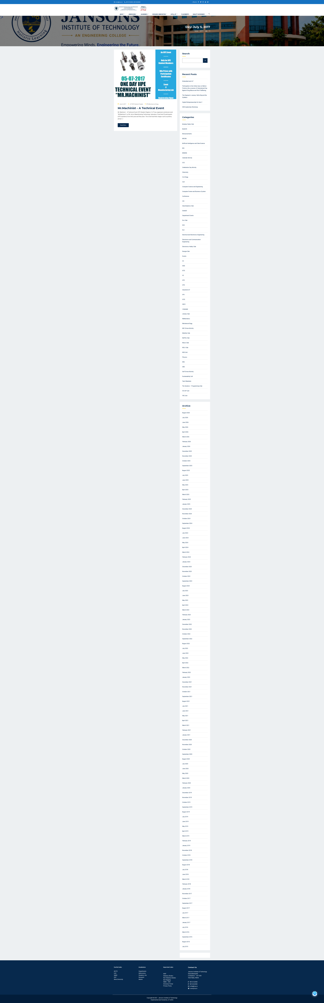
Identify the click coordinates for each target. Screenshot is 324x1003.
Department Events (188, 215)
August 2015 (186, 942)
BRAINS (184, 153)
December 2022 (187, 624)
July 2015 (185, 946)
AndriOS (184, 129)
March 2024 (185, 552)
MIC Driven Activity (188, 328)
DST (115, 977)
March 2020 (185, 778)
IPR (183, 294)
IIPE (147, 104)
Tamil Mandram (186, 381)
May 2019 (185, 826)
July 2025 (185, 475)
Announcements (187, 134)
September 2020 (187, 754)
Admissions (132, 14)
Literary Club (186, 314)
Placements (185, 14)
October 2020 (186, 749)
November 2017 (187, 893)
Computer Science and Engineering (192, 186)
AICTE (116, 971)
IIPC (183, 280)
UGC (115, 973)
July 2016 (185, 927)
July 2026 (185, 417)
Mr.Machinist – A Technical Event (141, 108)
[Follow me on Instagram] (203, 2)
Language (185, 309)
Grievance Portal (168, 984)
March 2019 (185, 836)
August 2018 (186, 865)
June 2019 (185, 821)
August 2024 (186, 528)
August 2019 (186, 812)
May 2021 (185, 716)
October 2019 (186, 802)
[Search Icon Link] (208, 14)
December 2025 (187, 451)
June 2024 (185, 538)
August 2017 (186, 908)
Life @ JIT (173, 14)
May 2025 (185, 485)
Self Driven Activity (188, 371)
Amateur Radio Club (188, 124)
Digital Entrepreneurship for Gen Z (192, 102)
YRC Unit (184, 395)
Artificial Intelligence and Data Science (193, 143)
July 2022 (185, 648)
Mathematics (186, 318)
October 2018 (186, 855)
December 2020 (187, 740)
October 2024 (186, 518)
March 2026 (185, 437)
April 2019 (185, 831)
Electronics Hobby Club (189, 246)
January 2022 (186, 677)
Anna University (118, 979)
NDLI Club (185, 347)
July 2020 (185, 764)
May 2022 (185, 658)
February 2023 (186, 615)
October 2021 (186, 691)
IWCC (184, 304)
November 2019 (187, 797)
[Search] (205, 60)
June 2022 (185, 653)
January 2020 (186, 788)
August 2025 (186, 470)
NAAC (115, 975)
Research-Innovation (159, 14)
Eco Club (184, 220)
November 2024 (187, 514)
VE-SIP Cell (185, 391)
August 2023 (186, 586)
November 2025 (187, 456)
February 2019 (186, 841)
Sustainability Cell (187, 376)
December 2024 (187, 509)
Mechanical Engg (154, 104)
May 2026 (185, 427)
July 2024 (185, 533)
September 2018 (187, 860)
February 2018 (186, 884)
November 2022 (187, 629)
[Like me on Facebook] (198, 2)
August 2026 (186, 413)
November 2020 (187, 744)
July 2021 (185, 706)
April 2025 (185, 489)
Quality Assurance (199, 14)
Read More (123, 125)
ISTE (183, 299)
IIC (183, 275)
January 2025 (186, 504)
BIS (183, 148)
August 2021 (186, 701)
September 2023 (187, 581)
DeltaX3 (184, 210)
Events (184, 256)
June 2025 (185, 480)
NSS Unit (184, 352)
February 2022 (186, 672)
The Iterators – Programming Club (192, 386)
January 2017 (186, 922)
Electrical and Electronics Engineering (193, 235)
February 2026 (186, 441)
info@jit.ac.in (119, 2)
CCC (183, 162)
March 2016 (185, 932)
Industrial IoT (186, 290)
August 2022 (186, 643)
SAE (183, 367)
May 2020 (185, 773)
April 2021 (185, 720)
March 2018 (185, 879)
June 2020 (185, 768)
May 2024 (185, 542)
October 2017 (186, 898)
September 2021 (187, 696)
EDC (183, 225)
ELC (183, 230)
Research (141, 977)
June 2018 (185, 874)
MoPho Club (186, 338)
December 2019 (187, 792)
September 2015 (187, 937)
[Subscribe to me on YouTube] (205, 2)
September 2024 (187, 523)
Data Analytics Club (188, 206)
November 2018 (187, 850)
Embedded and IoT (187, 81)
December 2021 (187, 682)
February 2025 (186, 499)
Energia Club (186, 251)
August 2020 (186, 759)
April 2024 (185, 547)
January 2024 (186, 562)
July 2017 (185, 913)
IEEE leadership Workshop (190, 107)
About (122, 14)
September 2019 (187, 807)
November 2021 (187, 687)
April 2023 (185, 605)
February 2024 (186, 557)
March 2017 (185, 917)
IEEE (183, 266)
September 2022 (187, 639)
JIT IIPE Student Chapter (136, 104)
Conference (185, 196)
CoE (183, 182)
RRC (183, 362)
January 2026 (186, 446)
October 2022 (186, 634)
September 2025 (187, 465)
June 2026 (185, 422)
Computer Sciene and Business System (194, 191)
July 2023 (185, 590)
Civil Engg (185, 177)
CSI (183, 201)
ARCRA (184, 138)
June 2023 (185, 595)
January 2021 (186, 735)
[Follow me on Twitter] (200, 2)
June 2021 (185, 711)
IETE (183, 270)
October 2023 (186, 576)
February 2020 (186, 783)
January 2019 (186, 845)
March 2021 (185, 725)
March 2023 (185, 610)
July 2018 (185, 869)
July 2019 (185, 816)
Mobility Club (186, 333)
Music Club (185, 343)
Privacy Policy (167, 986)
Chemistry (185, 172)
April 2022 (185, 663)
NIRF (164, 974)
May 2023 (185, 600)
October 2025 (186, 461)
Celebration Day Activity (189, 167)
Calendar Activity (187, 158)
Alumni (194, 2)
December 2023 (187, 566)
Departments (142, 971)
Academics (144, 14)
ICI (183, 261)
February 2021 (186, 730)
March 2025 (185, 494)
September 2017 (187, 903)
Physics (184, 357)
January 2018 (186, 889)
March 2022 (185, 667)
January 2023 (186, 619)
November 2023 (187, 571)
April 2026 (185, 432)
